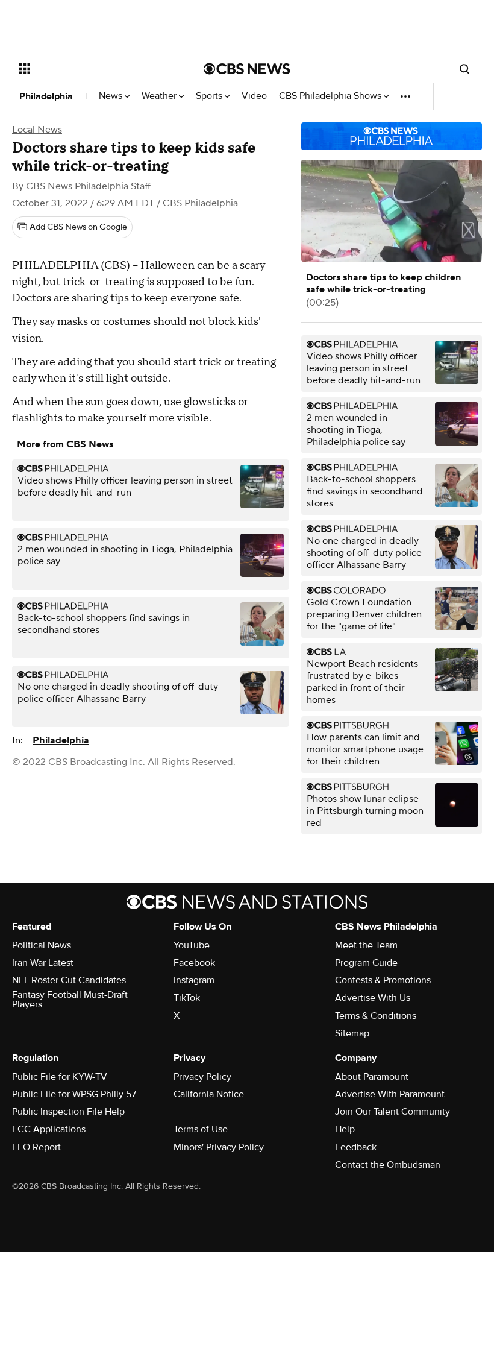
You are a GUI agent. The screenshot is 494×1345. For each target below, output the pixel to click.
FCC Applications (49, 1129)
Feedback (356, 1147)
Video (254, 96)
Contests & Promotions (383, 980)
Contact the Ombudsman (387, 1165)
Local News (37, 129)
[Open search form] (464, 68)
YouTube (192, 945)
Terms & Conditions (375, 1016)
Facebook (194, 963)
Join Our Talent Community (392, 1112)
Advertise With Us (372, 998)
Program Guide (366, 963)
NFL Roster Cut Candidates (69, 980)
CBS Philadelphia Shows (331, 96)
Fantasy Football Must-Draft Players (70, 999)
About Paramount (371, 1077)
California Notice (209, 1094)
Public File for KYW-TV (59, 1077)
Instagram (194, 980)
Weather (160, 96)
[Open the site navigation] (95, 68)
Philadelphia (46, 96)
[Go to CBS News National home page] (247, 69)
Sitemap (352, 1033)
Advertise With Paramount (390, 1094)
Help (345, 1129)
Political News (41, 945)
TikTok (187, 998)
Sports (210, 96)
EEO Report (36, 1147)
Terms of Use (201, 1129)
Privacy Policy (202, 1077)
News (112, 96)
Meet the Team (366, 945)
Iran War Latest (42, 963)
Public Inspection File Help (68, 1112)
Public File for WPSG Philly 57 (74, 1094)
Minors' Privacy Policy (219, 1147)
